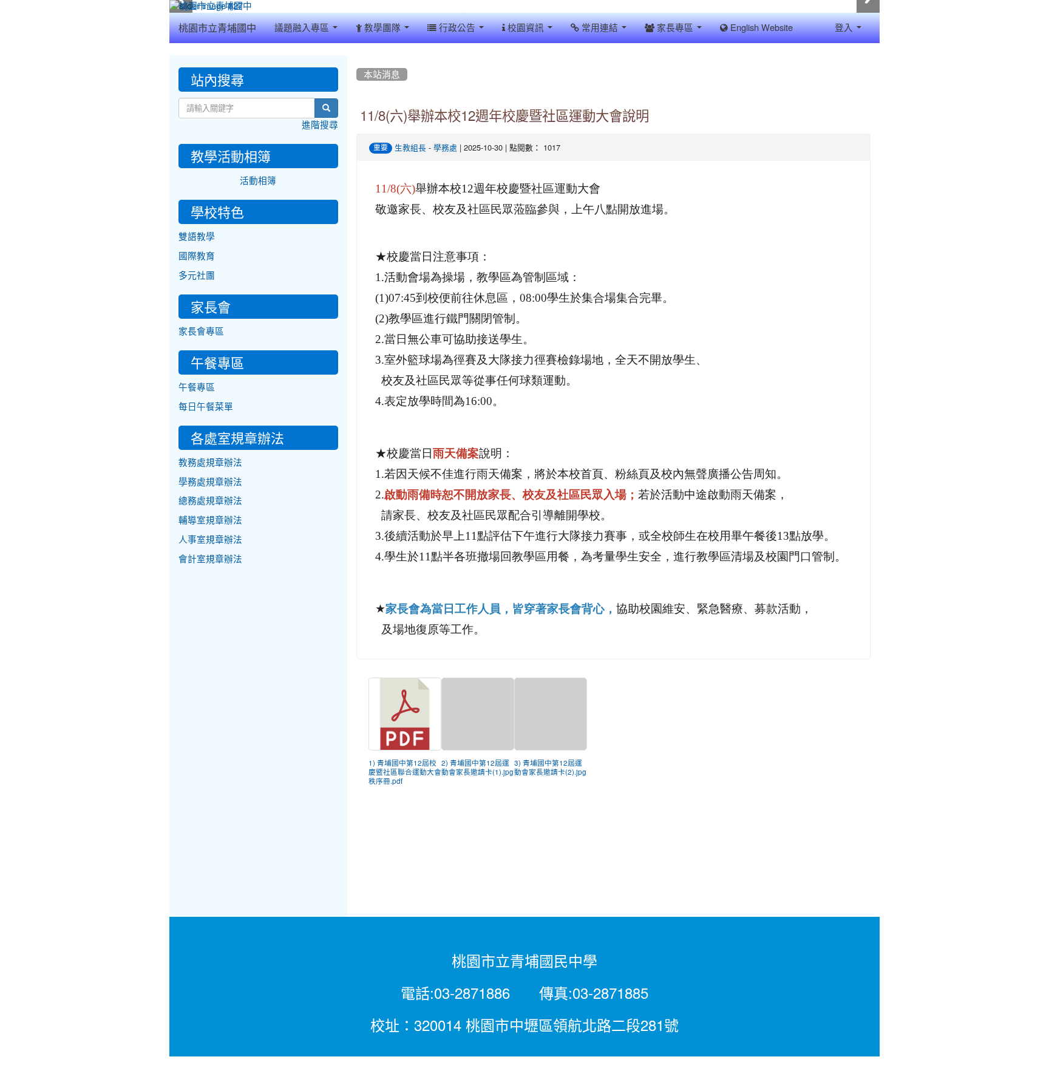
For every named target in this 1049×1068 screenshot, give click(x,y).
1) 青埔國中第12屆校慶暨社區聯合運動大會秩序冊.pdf (404, 772)
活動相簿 (258, 180)
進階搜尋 (320, 124)
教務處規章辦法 (210, 462)
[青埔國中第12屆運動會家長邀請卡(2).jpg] (550, 714)
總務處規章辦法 (210, 500)
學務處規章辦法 (210, 481)
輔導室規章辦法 (210, 520)
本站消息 (382, 74)
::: (359, 59)
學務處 (445, 148)
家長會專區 (201, 331)
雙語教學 (196, 236)
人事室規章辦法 (210, 539)
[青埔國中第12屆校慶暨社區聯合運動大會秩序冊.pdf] (404, 714)
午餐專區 (196, 387)
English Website (760, 27)
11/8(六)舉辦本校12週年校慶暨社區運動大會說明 (504, 116)
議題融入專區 (302, 27)
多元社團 (196, 275)
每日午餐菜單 (205, 406)
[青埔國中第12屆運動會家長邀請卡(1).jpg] (477, 714)
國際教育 (196, 255)
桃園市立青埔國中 (217, 28)
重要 (380, 147)
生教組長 (410, 148)
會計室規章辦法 (210, 558)
